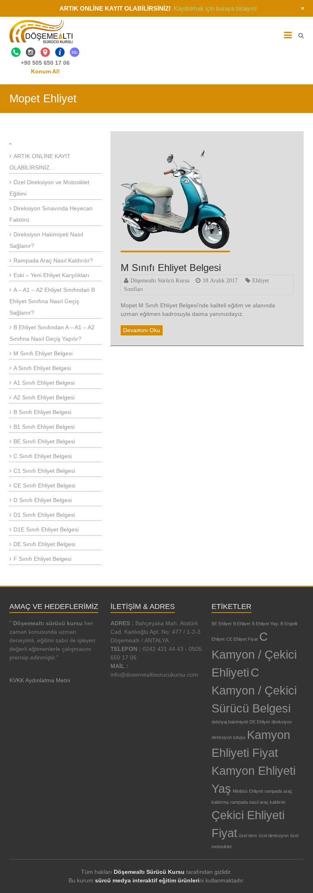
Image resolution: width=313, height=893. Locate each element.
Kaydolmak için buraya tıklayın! (215, 8)
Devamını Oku (141, 330)
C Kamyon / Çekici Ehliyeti (254, 654)
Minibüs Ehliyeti (248, 791)
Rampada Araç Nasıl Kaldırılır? (53, 260)
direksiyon (281, 721)
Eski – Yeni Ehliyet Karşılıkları (51, 275)
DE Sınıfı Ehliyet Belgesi (44, 544)
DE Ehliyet (259, 721)
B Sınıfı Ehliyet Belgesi (42, 412)
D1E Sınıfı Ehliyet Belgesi (46, 529)
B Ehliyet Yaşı (265, 623)
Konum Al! (45, 71)
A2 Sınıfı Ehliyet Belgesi (44, 397)
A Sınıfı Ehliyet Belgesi (42, 368)
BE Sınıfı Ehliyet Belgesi (44, 441)
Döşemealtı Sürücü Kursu (160, 280)
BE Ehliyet (221, 623)
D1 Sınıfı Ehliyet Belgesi (44, 515)
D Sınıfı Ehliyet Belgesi (42, 500)
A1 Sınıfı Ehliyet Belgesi (44, 382)
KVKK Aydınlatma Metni (39, 680)
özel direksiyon (274, 835)
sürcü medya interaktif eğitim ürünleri (147, 880)
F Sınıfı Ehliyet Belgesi (42, 559)
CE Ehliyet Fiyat (242, 639)
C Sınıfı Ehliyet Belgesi (42, 456)
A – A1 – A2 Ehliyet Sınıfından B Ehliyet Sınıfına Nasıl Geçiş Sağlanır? (52, 301)
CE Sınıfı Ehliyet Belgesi (44, 485)
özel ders (248, 835)
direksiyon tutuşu (228, 737)
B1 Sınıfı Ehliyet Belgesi (44, 426)
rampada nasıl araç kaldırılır (258, 802)
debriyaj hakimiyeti (230, 721)
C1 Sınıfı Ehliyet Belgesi (44, 470)
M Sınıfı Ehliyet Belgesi (171, 267)
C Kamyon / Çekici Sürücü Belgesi (254, 690)
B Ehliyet (241, 623)
